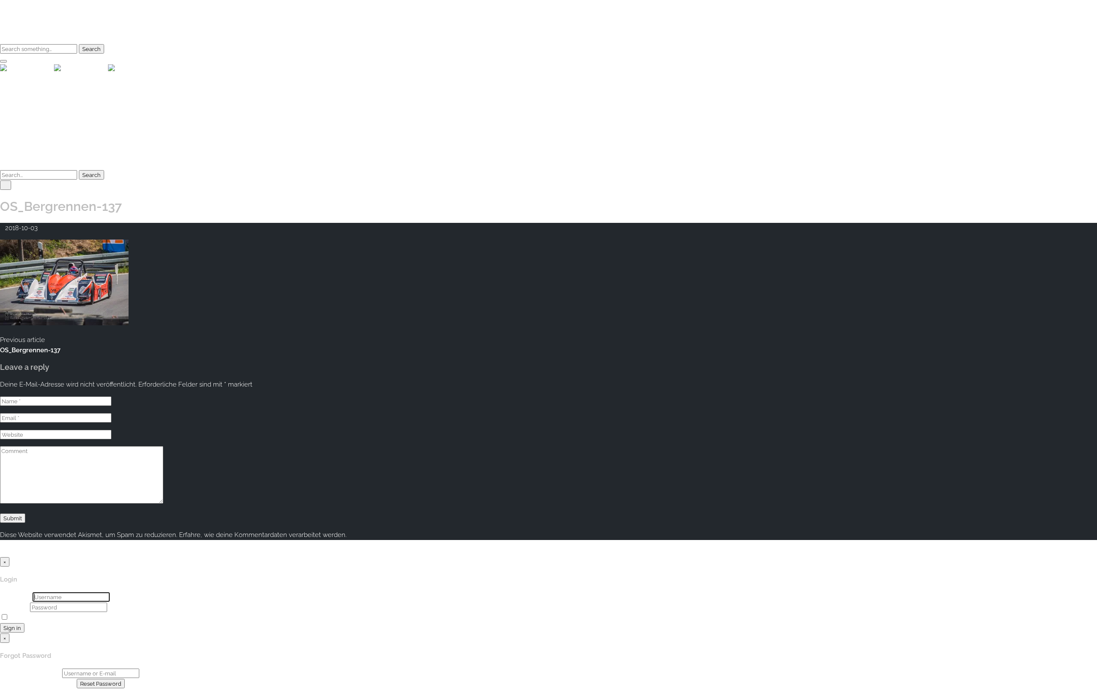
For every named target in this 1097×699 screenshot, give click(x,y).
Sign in (12, 627)
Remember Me (32, 617)
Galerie (32, 22)
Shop (30, 32)
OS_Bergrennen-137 (30, 350)
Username (15, 597)
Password (14, 607)
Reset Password (100, 683)
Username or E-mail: (30, 673)
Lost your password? (1066, 617)
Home (31, 11)
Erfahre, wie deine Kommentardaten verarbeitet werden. (263, 535)
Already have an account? (38, 683)
